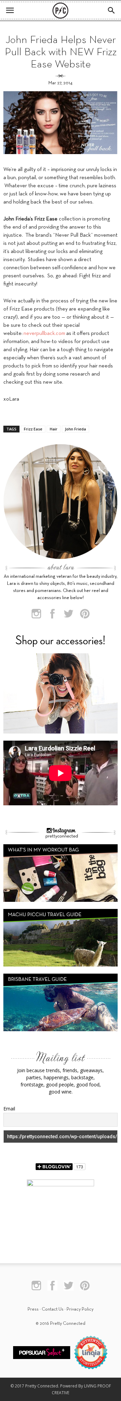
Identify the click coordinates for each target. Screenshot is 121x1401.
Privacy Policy (80, 1309)
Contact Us (53, 1309)
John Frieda (75, 428)
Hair (53, 428)
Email (9, 1108)
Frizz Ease (33, 428)
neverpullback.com (44, 333)
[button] (111, 10)
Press (33, 1309)
